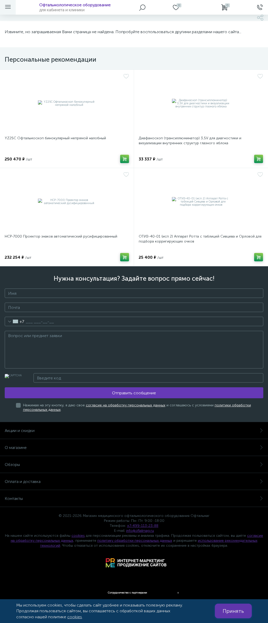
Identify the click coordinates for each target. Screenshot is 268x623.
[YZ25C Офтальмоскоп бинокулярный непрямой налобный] (67, 103)
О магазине (16, 447)
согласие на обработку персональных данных (125, 405)
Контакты (14, 498)
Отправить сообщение (134, 392)
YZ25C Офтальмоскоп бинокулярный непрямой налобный (55, 138)
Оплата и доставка (23, 481)
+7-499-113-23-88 (142, 525)
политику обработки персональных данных (134, 540)
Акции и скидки (20, 430)
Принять (233, 611)
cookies (78, 535)
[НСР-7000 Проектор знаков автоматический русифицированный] (67, 202)
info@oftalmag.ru (140, 530)
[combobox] (14, 321)
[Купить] (124, 159)
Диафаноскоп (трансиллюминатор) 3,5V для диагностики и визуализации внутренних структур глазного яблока (190, 140)
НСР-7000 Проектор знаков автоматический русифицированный (61, 236)
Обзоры (12, 464)
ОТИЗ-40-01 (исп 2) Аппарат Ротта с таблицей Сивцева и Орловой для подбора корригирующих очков (200, 239)
